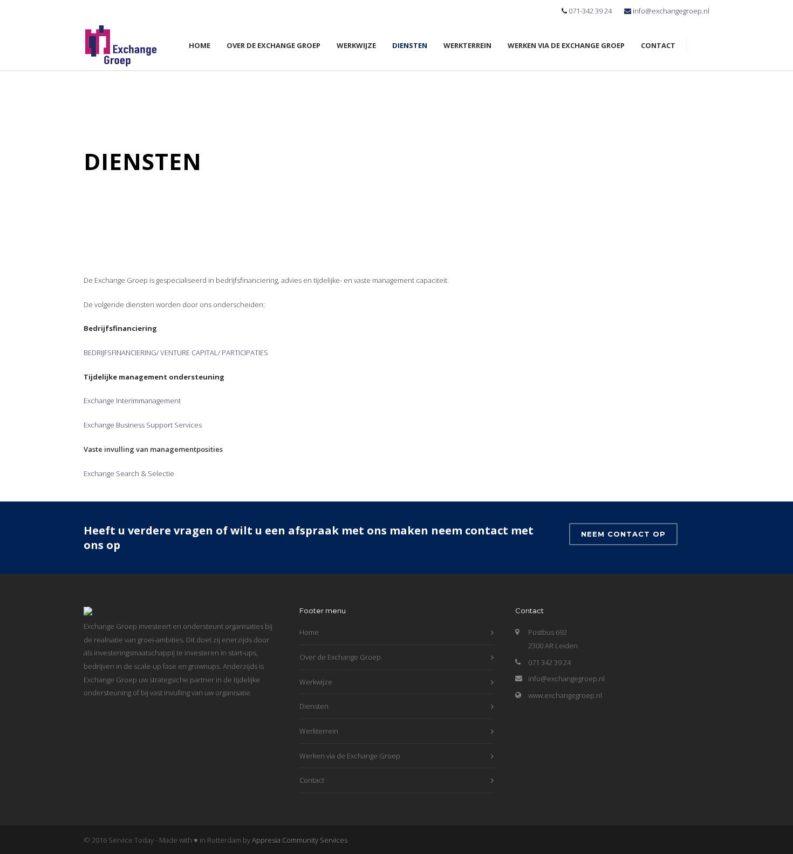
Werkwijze (356, 45)
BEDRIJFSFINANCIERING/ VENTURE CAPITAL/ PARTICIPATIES (176, 352)
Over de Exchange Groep (273, 45)
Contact (658, 45)
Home (199, 45)
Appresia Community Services (299, 840)
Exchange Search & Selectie (129, 473)
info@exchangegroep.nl (671, 11)
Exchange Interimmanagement (132, 400)
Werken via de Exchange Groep (566, 45)
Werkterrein (467, 45)
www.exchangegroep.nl (565, 695)
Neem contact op (623, 534)
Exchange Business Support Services (143, 425)
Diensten (409, 45)
